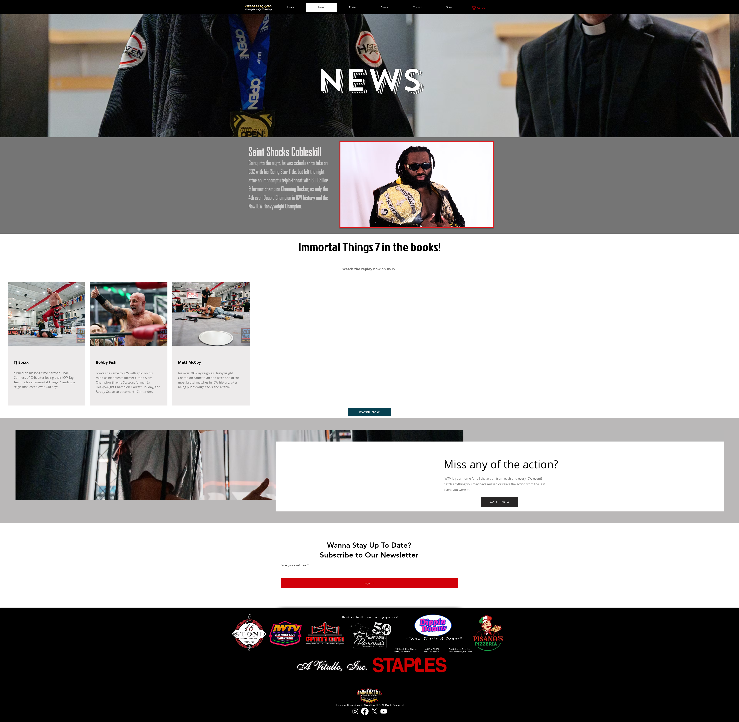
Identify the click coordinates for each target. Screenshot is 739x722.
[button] (479, 8)
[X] (374, 711)
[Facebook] (365, 711)
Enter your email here (294, 565)
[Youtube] (383, 711)
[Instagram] (355, 711)
